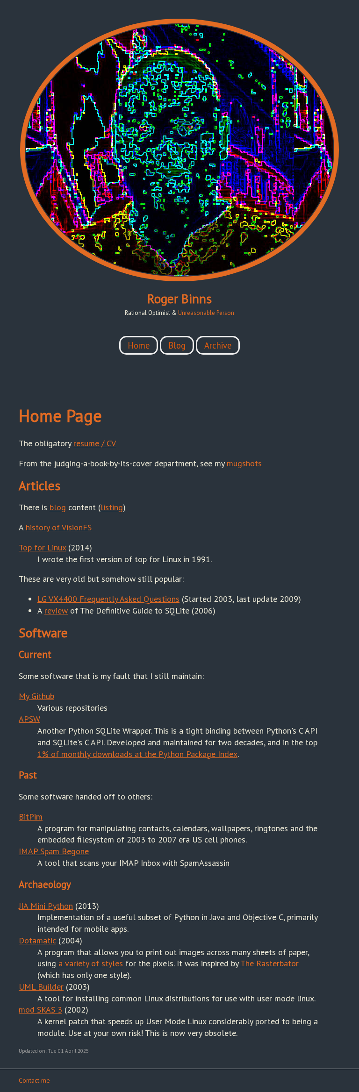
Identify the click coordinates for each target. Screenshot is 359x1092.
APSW (29, 719)
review (56, 610)
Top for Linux (42, 547)
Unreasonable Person (206, 313)
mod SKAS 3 (40, 1009)
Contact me (34, 1080)
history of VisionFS (59, 527)
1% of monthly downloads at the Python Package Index (137, 754)
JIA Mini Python (46, 905)
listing (112, 507)
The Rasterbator (269, 963)
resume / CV (94, 443)
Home (139, 345)
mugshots (244, 463)
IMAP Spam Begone (54, 851)
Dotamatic (37, 940)
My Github (36, 696)
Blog (177, 345)
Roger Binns (179, 299)
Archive (217, 345)
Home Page (60, 416)
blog (58, 507)
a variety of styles (90, 963)
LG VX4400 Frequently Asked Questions (108, 598)
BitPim (31, 816)
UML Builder (41, 986)
